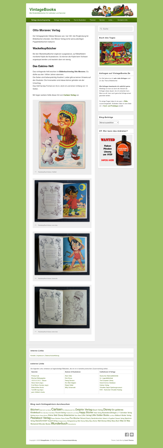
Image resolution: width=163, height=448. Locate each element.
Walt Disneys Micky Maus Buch (109, 421)
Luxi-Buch (112, 415)
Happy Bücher (86, 412)
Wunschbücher (72, 424)
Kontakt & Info (123, 20)
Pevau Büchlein (56, 418)
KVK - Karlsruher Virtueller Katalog (111, 390)
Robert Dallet (69, 385)
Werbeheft (34, 424)
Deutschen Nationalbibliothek (109, 376)
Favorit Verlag (60, 412)
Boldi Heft (42, 410)
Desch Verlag (98, 409)
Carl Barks (48, 410)
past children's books (38, 392)
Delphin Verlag (83, 409)
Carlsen (57, 409)
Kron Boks (78, 415)
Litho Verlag (86, 415)
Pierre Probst (65, 418)
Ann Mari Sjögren (70, 383)
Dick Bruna (68, 378)
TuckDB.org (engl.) (37, 390)
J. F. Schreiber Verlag (124, 412)
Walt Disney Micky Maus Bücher (87, 421)
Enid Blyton (52, 413)
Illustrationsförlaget (109, 412)
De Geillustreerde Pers (69, 410)
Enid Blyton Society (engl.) (40, 385)
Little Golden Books (100, 415)
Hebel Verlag (98, 413)
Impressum (40, 355)
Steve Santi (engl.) (37, 383)
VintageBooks (42, 9)
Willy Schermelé (70, 387)
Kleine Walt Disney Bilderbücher (61, 415)
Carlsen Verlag (104, 385)
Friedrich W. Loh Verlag (72, 413)
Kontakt (32, 355)
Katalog (32, 415)
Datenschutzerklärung (52, 355)
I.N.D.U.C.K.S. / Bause (38, 380)
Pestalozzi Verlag (40, 418)
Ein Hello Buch (45, 413)
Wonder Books (45, 424)
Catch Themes (129, 440)
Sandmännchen (96, 418)
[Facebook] (127, 434)
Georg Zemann (70, 380)
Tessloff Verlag (52, 421)
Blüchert (34, 409)
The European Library (106, 380)
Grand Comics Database (107, 383)
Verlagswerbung (72, 421)
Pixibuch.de (35, 376)
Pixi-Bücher (75, 418)
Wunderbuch (59, 423)
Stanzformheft (41, 420)
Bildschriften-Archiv (37, 387)
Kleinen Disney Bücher (42, 415)
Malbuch (118, 415)
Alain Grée (68, 376)
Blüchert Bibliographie (38, 378)
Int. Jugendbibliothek (106, 378)
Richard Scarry (85, 418)
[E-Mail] (132, 434)
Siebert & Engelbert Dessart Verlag (113, 418)
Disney (107, 409)
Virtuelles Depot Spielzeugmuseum (111, 387)
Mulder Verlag (126, 415)
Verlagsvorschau (62, 421)
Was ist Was (125, 420)
